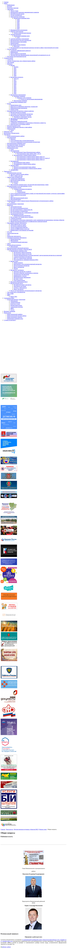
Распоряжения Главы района (22, 162)
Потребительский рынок (17, 13)
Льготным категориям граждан (19, 118)
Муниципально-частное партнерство (20, 40)
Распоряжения (14, 161)
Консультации (14, 181)
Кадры (9, 103)
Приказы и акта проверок (24, 97)
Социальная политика (16, 307)
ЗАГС (12, 196)
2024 (18, 27)
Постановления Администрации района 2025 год (31, 156)
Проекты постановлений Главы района (25, 167)
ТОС (8, 234)
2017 (15, 80)
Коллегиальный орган (16, 283)
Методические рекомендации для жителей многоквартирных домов (29, 184)
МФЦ (12, 308)
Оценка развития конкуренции (22, 33)
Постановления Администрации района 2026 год (31, 159)
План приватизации (19, 280)
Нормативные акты (15, 105)
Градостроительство (12, 233)
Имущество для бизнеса (17, 270)
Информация (10, 5)
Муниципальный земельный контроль (18, 248)
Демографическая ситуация (18, 224)
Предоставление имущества (21, 265)
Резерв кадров (14, 109)
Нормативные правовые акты (18, 251)
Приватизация (14, 43)
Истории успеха (18, 279)
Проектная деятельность (14, 236)
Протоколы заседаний (20, 286)
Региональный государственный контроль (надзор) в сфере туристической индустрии (34, 47)
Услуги (12, 310)
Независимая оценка (16, 305)
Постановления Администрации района (25, 155)
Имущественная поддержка (18, 112)
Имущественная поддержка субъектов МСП (19, 249)
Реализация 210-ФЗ (15, 187)
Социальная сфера (9, 298)
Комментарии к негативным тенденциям (21, 230)
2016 (18, 19)
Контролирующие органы (17, 180)
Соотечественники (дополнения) (19, 39)
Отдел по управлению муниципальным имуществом (25, 142)
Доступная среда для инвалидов (16, 292)
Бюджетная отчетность (16, 77)
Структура (10, 59)
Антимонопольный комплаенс (19, 242)
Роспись (16, 67)
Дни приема (10, 62)
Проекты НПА (14, 165)
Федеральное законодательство (22, 252)
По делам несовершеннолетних (19, 208)
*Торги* (12, 202)
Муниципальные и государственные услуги (19, 186)
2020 (18, 21)
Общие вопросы (18, 262)
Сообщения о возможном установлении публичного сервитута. (28, 122)
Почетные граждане (12, 8)
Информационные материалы (18, 108)
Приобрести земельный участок (23, 117)
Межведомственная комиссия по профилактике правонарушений (28, 221)
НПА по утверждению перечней (23, 258)
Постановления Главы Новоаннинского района (27, 152)
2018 (15, 81)
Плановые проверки (19, 96)
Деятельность (7, 171)
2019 (15, 83)
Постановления (11, 137)
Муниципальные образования (22, 277)
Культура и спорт (15, 304)
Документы (7, 134)
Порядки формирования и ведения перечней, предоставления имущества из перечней (38, 255)
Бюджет (12, 65)
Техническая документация (21, 274)
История (9, 6)
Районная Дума (8, 131)
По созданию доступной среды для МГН (21, 217)
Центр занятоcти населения (18, 195)
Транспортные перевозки (17, 16)
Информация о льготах (20, 276)
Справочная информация (17, 178)
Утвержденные (21, 192)
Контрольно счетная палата (11, 133)
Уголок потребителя (16, 15)
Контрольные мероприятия (18, 94)
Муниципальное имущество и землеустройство (20, 111)
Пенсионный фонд (15, 199)
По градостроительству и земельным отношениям (24, 212)
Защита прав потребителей (14, 177)
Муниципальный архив (13, 125)
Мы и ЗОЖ (10, 293)
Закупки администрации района (19, 174)
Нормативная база (15, 239)
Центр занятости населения (18, 53)
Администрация (8, 58)
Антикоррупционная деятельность (16, 237)
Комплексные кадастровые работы (20, 124)
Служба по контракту (10, 320)
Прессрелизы (14, 246)
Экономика (10, 9)
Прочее (16, 268)
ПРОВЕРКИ (13, 120)
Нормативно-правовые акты (22, 18)
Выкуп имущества (19, 267)
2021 (18, 22)
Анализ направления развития (18, 227)
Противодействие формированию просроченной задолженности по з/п (30, 55)
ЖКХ (8, 295)
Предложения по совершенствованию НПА (26, 259)
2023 (18, 25)
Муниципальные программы (18, 41)
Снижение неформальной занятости (20, 50)
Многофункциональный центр (19, 198)
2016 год (16, 78)
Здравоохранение (15, 302)
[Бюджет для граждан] (9, 631)
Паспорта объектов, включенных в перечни (26, 273)
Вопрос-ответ (14, 261)
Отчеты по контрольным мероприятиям (31, 99)
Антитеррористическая (16, 214)
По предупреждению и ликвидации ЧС (21, 209)
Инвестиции (7, 312)
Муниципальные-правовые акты (16, 143)
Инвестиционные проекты (14, 317)
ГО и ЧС (9, 231)
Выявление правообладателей (18, 121)
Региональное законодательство (23, 254)
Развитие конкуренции (16, 31)
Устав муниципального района (15, 136)
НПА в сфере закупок (16, 175)
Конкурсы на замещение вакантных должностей (24, 106)
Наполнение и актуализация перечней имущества (28, 264)
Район (5, 3)
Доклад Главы (14, 11)
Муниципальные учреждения (15, 203)
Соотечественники (15, 34)
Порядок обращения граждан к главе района (19, 127)
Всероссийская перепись (14, 245)
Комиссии (10, 205)
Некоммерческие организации (18, 30)
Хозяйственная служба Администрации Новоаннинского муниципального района (30, 201)
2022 (18, 24)
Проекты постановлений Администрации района (27, 168)
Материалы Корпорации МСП (18, 282)
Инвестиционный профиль (14, 314)
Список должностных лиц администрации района (21, 61)
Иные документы (18, 289)
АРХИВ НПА (14, 170)
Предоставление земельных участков (20, 115)
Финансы (10, 64)
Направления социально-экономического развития (24, 12)
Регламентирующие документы (16, 145)
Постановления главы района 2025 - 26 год (29, 153)
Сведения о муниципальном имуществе (21, 114)
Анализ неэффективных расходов (19, 229)
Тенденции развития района (18, 226)
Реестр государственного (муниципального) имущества (26, 290)
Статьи (16, 183)
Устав (12, 149)
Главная (6, 2)
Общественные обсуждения (15, 146)
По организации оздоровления (19, 211)
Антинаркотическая (16, 206)
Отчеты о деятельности (20, 287)
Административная (15, 218)
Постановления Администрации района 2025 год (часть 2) (33, 158)
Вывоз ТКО (13, 296)
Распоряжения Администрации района (25, 164)
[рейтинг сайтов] (6, 947)
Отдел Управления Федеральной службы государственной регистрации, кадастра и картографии (37, 193)
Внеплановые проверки (20, 100)
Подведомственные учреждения (16, 299)
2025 (18, 28)
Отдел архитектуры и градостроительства (22, 140)
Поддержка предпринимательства (16, 56)
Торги (12, 130)
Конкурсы (16, 46)
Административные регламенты (23, 189)
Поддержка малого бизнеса (18, 44)
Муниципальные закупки (14, 173)
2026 (15, 75)
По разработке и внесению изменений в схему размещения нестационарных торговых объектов (37, 220)
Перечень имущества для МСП (22, 271)
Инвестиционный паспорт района (16, 315)
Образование (14, 301)
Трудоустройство (12, 49)
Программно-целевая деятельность (17, 223)
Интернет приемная (9, 311)
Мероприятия (14, 240)
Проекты (12, 139)
